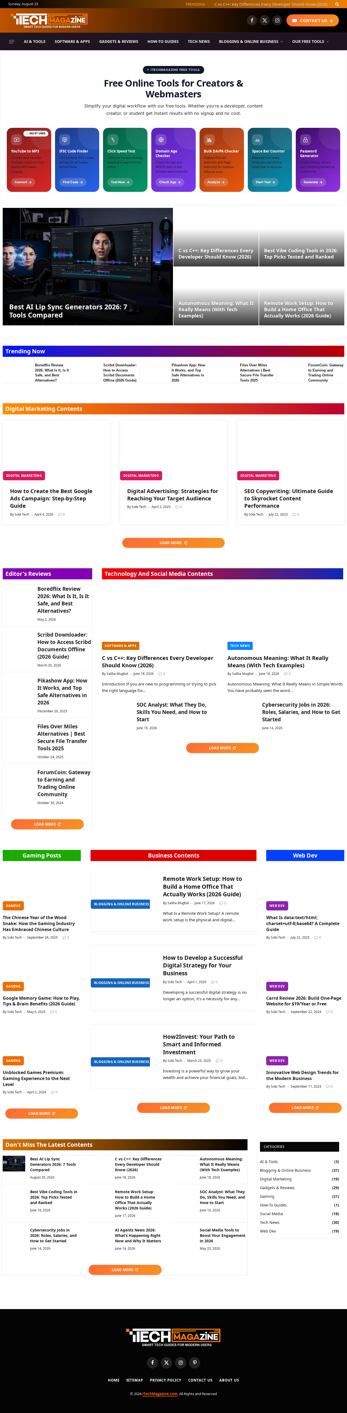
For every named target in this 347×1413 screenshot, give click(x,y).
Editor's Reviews (28, 573)
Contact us (200, 1380)
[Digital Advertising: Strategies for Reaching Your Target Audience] (173, 450)
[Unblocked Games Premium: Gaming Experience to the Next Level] (42, 1043)
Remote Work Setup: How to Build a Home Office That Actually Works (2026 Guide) (298, 309)
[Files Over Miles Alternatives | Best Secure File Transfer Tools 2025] (221, 371)
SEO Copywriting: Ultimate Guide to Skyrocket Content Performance (288, 498)
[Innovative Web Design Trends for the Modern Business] (305, 1043)
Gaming (13, 905)
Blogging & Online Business (248, 41)
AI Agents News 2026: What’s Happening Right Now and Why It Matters (138, 1235)
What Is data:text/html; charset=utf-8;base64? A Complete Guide (302, 923)
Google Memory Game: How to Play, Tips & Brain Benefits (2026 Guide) (41, 1001)
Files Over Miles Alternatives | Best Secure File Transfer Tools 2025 (257, 372)
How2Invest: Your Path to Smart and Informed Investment (199, 1044)
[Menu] (11, 41)
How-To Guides (163, 41)
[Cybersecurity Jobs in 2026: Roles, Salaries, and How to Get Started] (242, 711)
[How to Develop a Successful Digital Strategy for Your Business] (122, 967)
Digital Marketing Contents (43, 408)
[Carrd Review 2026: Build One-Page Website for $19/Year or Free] (305, 969)
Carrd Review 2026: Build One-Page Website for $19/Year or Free (303, 1001)
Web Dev (305, 855)
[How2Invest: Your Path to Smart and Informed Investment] (122, 1046)
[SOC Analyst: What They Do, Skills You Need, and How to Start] (117, 711)
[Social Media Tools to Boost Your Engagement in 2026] (183, 1234)
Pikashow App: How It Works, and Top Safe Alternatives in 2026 (188, 372)
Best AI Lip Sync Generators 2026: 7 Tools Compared (68, 311)
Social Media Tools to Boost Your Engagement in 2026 (222, 1235)
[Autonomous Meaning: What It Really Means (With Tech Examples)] (216, 296)
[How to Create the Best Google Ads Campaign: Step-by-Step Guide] (56, 450)
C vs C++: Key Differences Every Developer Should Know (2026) (270, 4)
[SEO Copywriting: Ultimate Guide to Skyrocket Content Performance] (290, 450)
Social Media (271, 1213)
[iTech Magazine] (49, 20)
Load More (171, 542)
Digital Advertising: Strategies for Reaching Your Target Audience (172, 494)
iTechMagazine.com (160, 1393)
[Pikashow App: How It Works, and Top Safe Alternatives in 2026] (153, 371)
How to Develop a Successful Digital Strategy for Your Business (203, 965)
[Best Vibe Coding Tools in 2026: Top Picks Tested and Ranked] (301, 237)
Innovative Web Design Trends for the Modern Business (302, 1075)
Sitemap (134, 1380)
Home (114, 1380)
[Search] (336, 4)
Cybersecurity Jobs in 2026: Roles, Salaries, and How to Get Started (301, 712)
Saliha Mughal (117, 673)
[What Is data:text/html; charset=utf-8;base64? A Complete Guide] (305, 888)
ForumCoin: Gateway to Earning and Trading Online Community (325, 372)
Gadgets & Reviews (118, 41)
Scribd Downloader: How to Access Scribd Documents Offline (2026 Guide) (120, 372)
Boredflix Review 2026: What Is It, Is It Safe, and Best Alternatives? (52, 372)
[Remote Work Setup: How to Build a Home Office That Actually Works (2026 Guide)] (301, 296)
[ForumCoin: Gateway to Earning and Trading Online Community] (289, 371)
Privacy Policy (165, 1380)
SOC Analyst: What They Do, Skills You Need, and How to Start (172, 712)
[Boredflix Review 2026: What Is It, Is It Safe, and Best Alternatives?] (16, 371)
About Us (229, 1380)
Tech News (199, 41)
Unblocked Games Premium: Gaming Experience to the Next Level (36, 1078)
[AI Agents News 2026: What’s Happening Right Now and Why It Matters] (99, 1234)
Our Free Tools (308, 41)
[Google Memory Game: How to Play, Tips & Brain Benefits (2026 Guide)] (42, 969)
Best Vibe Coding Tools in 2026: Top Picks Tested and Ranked (301, 253)
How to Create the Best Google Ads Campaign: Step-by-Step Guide (51, 498)
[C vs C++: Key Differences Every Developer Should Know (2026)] (216, 237)
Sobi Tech (22, 514)
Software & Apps (72, 41)
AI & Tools (35, 41)
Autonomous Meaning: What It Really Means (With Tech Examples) (216, 309)
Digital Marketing (24, 475)
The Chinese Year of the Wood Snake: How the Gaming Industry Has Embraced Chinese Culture (39, 923)
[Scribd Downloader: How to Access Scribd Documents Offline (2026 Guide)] (84, 371)
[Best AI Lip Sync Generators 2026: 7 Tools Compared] (88, 266)
